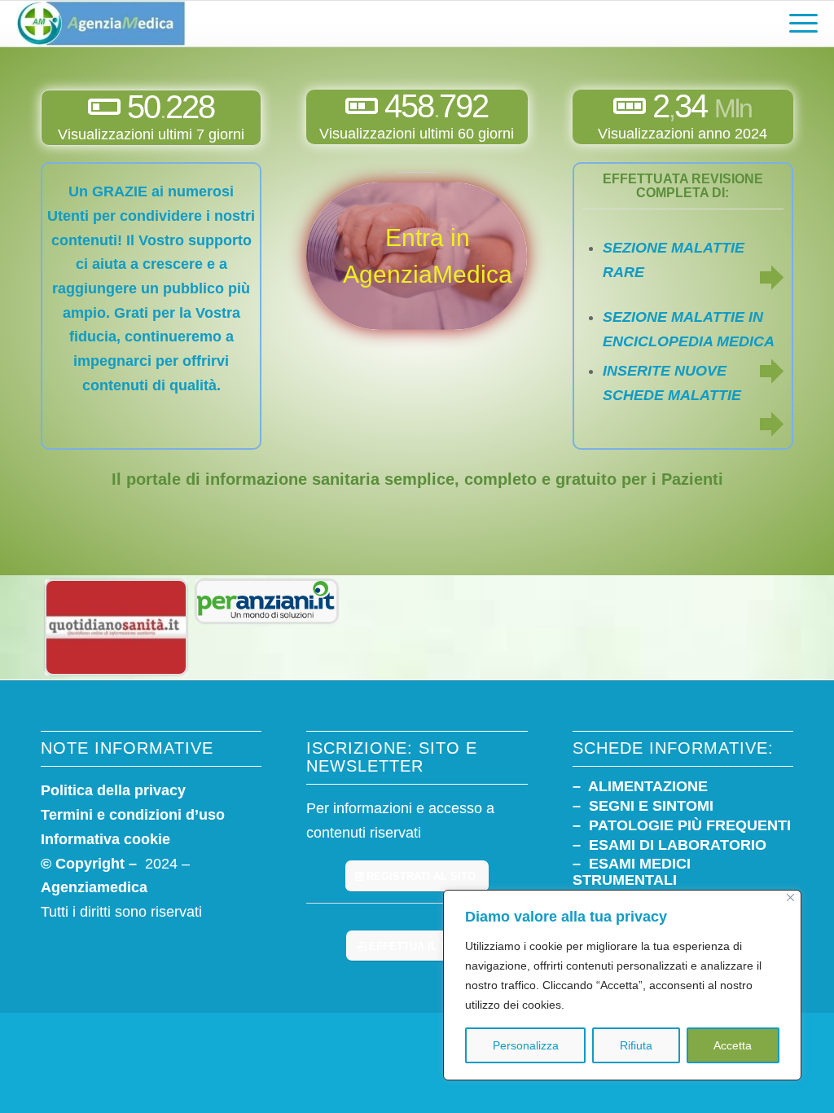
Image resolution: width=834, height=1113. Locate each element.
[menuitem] (798, 23)
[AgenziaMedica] (100, 23)
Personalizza (526, 1045)
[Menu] (798, 23)
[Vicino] (790, 897)
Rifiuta (636, 1045)
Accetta (732, 1045)
